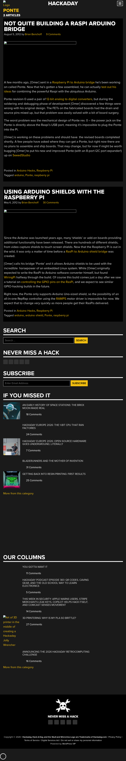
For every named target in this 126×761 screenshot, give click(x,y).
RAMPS (61, 299)
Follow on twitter (11, 362)
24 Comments (34, 434)
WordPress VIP (69, 744)
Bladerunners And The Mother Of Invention (52, 461)
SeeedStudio (21, 155)
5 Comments (33, 592)
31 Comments (33, 467)
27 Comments (34, 624)
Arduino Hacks (26, 170)
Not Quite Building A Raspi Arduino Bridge (60, 26)
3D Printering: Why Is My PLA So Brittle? (49, 618)
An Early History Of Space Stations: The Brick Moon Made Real (53, 406)
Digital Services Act (50, 740)
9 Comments (53, 34)
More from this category (18, 493)
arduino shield (34, 315)
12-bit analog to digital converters (69, 99)
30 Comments (50, 202)
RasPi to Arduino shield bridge (86, 251)
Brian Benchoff (33, 34)
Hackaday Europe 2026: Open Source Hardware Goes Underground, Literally (54, 443)
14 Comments (33, 611)
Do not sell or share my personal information (81, 740)
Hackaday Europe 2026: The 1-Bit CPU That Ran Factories (53, 426)
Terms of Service (32, 740)
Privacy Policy (114, 737)
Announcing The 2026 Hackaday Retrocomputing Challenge (55, 653)
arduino (19, 175)
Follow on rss (21, 362)
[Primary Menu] (120, 3)
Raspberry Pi (45, 170)
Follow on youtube (16, 362)
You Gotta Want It (34, 566)
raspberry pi (41, 175)
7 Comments (33, 450)
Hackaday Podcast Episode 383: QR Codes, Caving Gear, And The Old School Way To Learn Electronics (55, 583)
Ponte (29, 175)
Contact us (27, 362)
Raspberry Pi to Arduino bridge (73, 82)
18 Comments (34, 414)
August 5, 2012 (12, 34)
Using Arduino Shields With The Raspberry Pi (54, 194)
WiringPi (10, 277)
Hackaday (63, 3)
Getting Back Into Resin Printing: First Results (54, 474)
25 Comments (34, 480)
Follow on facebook (5, 362)
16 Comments (34, 661)
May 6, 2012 (11, 202)
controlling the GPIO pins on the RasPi (47, 282)
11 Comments (33, 573)
